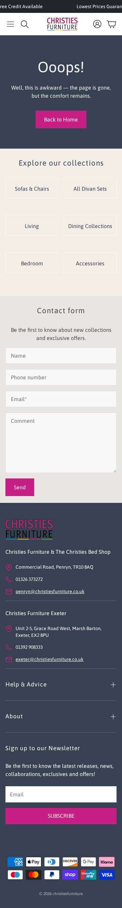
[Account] (97, 24)
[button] (10, 24)
